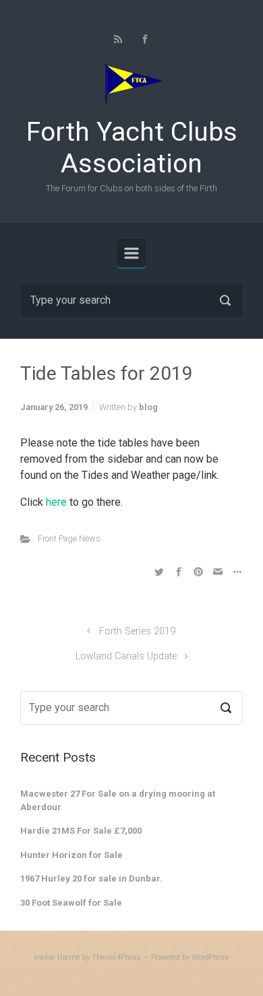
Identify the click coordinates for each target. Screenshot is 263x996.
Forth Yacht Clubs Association (131, 148)
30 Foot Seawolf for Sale (71, 903)
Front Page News (69, 538)
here (56, 502)
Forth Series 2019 (137, 631)
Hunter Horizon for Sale (71, 855)
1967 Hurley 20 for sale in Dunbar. (91, 878)
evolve (44, 957)
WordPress (210, 957)
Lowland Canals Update (126, 656)
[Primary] (131, 253)
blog (148, 407)
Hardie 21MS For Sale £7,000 (81, 831)
